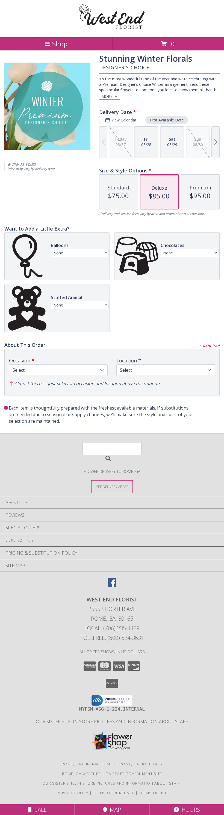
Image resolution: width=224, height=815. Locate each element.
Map (114, 809)
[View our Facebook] (112, 585)
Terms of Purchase (113, 792)
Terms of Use (153, 792)
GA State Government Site (133, 773)
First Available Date (167, 120)
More (107, 96)
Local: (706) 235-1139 (112, 628)
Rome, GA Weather (81, 773)
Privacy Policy (72, 792)
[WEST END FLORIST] (112, 29)
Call (39, 809)
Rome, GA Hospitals (141, 764)
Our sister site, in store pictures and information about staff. (112, 721)
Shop (59, 43)
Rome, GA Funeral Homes (88, 764)
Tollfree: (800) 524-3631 (112, 637)
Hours (189, 809)
